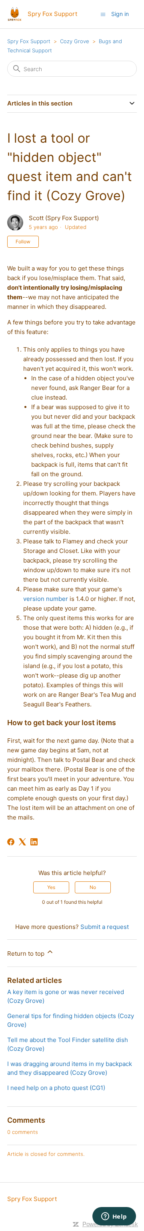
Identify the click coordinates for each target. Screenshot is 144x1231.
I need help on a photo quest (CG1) (56, 1088)
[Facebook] (10, 841)
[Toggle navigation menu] (103, 13)
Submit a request (104, 927)
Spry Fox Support (28, 41)
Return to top (26, 953)
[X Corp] (22, 841)
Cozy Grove (74, 41)
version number (45, 599)
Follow (23, 242)
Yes (51, 887)
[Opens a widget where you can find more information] (114, 1217)
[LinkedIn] (34, 841)
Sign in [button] (120, 13)
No (93, 887)
